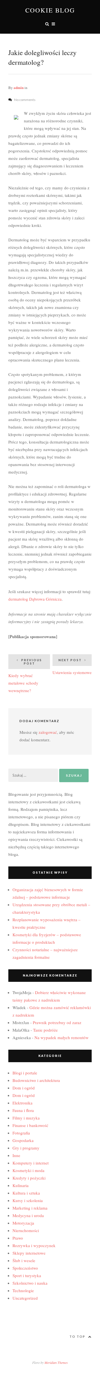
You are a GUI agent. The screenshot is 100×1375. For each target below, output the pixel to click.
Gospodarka (23, 1140)
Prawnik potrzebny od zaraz (57, 1022)
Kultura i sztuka (26, 1193)
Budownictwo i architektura (36, 1080)
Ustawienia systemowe (72, 666)
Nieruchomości (25, 1230)
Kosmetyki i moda (28, 1170)
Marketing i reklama (30, 1208)
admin (19, 87)
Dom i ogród (23, 1088)
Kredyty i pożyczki (29, 1178)
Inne (16, 1155)
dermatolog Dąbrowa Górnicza (35, 599)
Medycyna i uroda (28, 1215)
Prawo (17, 1238)
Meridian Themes (56, 1362)
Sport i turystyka (26, 1275)
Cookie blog (50, 10)
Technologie (23, 1290)
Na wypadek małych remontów (61, 1037)
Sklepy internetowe (29, 1253)
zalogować (48, 732)
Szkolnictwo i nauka (30, 1283)
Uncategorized (25, 1298)
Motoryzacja (23, 1223)
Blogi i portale (24, 1073)
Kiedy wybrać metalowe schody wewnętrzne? (25, 675)
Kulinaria (20, 1185)
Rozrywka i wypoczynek (34, 1245)
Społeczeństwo (25, 1268)
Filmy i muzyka (26, 1118)
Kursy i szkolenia (27, 1200)
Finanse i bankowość (30, 1125)
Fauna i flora (23, 1110)
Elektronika (22, 1103)
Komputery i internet (30, 1163)
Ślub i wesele (23, 1260)
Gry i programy (25, 1148)
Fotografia (21, 1133)
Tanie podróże (45, 1030)
